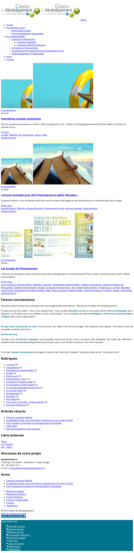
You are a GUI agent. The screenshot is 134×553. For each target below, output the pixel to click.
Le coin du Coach (14, 390)
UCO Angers (7, 444)
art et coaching (8, 284)
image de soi (105, 287)
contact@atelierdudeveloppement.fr (26, 468)
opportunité (7, 290)
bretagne (37, 284)
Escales (41, 287)
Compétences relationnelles (20, 370)
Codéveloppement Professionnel (28, 53)
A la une (5, 132)
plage (47, 290)
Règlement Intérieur (16, 494)
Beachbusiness (8, 208)
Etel (73, 287)
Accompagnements (15, 36)
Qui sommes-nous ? (16, 27)
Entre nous (6, 205)
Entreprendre (30, 287)
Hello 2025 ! (12, 426)
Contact (10, 59)
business (47, 284)
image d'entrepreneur (87, 287)
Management (12, 393)
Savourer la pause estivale (19, 417)
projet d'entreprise (92, 290)
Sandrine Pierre (8, 137)
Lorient (116, 287)
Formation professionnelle (25, 48)
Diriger (9, 373)
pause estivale (90, 208)
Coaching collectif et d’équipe (31, 45)
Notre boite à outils (21, 30)
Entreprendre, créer (16, 379)
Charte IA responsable (17, 499)
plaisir (54, 290)
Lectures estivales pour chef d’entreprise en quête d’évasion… (40, 195)
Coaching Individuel (26, 42)
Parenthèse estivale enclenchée (21, 118)
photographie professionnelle (29, 290)
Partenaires (12, 505)
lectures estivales (73, 208)
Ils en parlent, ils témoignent (20, 384)
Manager (10, 396)
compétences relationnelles (66, 284)
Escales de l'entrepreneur (58, 287)
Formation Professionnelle (19, 381)
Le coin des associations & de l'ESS (23, 387)
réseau (116, 290)
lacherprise (27, 135)
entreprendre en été (54, 208)
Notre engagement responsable (27, 33)
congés (4, 135)
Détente (13, 135)
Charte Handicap (14, 497)
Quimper (107, 290)
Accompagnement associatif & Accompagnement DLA (38, 50)
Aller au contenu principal (13, 513)
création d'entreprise (113, 284)
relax (44, 135)
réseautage (126, 290)
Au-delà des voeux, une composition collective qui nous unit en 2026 (39, 420)
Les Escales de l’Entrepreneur (19, 268)
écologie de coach (34, 208)
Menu (83, 19)
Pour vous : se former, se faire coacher (25, 402)
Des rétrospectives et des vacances (23, 428)
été (19, 135)
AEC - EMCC (6, 447)
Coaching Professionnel (23, 39)
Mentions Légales (15, 491)
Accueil (9, 24)
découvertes (7, 287)
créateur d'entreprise (91, 284)
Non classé (11, 399)
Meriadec (125, 287)
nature (37, 135)
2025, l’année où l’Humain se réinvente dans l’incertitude (33, 423)
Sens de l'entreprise (16, 405)
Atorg (4, 441)
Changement (12, 367)
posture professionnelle (70, 290)
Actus (9, 56)
